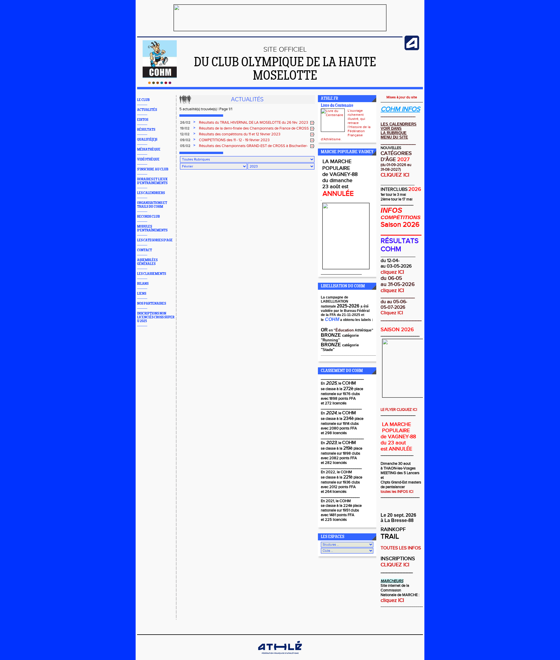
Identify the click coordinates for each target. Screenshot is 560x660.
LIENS (141, 294)
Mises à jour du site (401, 97)
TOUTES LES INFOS (401, 548)
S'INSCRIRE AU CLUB (152, 169)
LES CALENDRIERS (151, 193)
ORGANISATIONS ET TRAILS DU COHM (152, 205)
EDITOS (142, 120)
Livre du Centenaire (337, 106)
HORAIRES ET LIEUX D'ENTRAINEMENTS (152, 181)
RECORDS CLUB (148, 217)
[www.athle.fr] (412, 49)
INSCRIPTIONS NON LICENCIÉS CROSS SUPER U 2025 (155, 317)
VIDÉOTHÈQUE (148, 159)
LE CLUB (143, 100)
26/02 (185, 122)
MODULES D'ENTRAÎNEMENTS (152, 228)
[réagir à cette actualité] (312, 123)
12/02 (185, 134)
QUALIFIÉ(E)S (147, 140)
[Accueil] (159, 83)
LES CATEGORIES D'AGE (155, 240)
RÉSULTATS (146, 130)
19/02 (185, 128)
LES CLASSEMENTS (151, 274)
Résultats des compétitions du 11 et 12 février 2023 (239, 134)
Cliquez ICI (392, 313)
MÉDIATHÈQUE (148, 149)
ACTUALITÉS (147, 110)
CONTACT (144, 250)
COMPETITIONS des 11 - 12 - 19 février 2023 (234, 140)
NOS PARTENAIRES (151, 303)
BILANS (142, 284)
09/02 (185, 140)
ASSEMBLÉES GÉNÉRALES (147, 262)
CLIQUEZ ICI (395, 175)
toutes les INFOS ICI (397, 491)
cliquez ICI (392, 272)
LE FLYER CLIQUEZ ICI (399, 409)
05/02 (185, 146)
